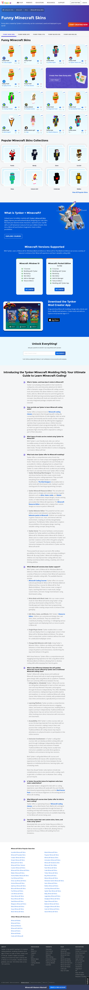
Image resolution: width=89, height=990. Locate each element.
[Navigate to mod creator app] (23, 316)
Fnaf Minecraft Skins (17, 891)
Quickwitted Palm (75, 109)
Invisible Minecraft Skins (18, 852)
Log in (84, 2)
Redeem (48, 955)
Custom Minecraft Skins (18, 868)
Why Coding (49, 957)
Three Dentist (30, 85)
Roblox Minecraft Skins (51, 886)
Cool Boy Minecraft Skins (51, 888)
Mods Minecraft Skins (50, 852)
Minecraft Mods (16, 933)
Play (21, 3)
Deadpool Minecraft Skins (52, 899)
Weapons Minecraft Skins (18, 904)
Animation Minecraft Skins (52, 860)
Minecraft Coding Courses (37, 581)
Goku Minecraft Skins (17, 896)
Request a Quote (80, 976)
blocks (59, 495)
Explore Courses (13, 236)
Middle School (79, 957)
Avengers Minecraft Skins (52, 906)
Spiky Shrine (7, 85)
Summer (48, 965)
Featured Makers (51, 959)
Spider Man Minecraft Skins (52, 891)
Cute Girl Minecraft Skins (51, 909)
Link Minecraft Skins (17, 893)
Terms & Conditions (14, 982)
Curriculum (49, 951)
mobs (51, 495)
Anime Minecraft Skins (18, 883)
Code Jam (63, 969)
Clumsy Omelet (8, 109)
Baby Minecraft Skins (50, 893)
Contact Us (51, 982)
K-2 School (78, 963)
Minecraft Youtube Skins (18, 855)
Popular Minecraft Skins (51, 855)
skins (42, 495)
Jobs (32, 957)
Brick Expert (7, 132)
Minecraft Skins (15, 923)
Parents (29, 3)
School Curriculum (81, 951)
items (47, 495)
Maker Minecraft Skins (17, 873)
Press (32, 955)
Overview (49, 949)
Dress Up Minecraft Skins (18, 881)
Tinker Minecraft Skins (51, 873)
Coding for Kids (8, 10)
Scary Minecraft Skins (17, 909)
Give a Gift (49, 953)
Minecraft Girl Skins (17, 863)
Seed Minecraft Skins (17, 901)
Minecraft (19, 10)
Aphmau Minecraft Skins (18, 886)
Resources (51, 3)
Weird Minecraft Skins (17, 906)
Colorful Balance (53, 132)
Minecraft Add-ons (66, 963)
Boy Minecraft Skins (50, 875)
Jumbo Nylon (52, 62)
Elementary (78, 955)
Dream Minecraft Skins (18, 860)
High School (79, 959)
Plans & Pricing (50, 961)
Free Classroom (80, 953)
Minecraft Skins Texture (18, 865)
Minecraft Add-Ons (16, 928)
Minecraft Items (15, 931)
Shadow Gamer (30, 109)
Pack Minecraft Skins (50, 868)
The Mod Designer (44, 482)
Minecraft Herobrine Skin (52, 863)
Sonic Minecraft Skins (50, 883)
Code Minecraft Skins (50, 870)
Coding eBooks (35, 963)
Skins (26, 10)
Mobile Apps (35, 959)
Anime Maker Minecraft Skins (20, 875)
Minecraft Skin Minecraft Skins (20, 870)
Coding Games (65, 949)
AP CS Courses (79, 961)
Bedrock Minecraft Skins (51, 904)
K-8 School (78, 965)
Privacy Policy (25, 982)
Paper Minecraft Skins (51, 901)
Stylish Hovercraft (75, 62)
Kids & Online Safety (36, 982)
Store (32, 965)
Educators (40, 3)
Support (61, 3)
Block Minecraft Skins (17, 911)
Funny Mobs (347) (24, 34)
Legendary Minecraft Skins (52, 896)
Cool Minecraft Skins (17, 878)
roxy (27, 132)
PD (76, 970)
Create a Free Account (57, 987)
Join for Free (75, 2)
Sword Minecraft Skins (51, 911)
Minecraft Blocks (16, 926)
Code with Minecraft (17, 936)
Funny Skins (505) (9, 34)
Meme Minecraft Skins (51, 878)
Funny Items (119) (39, 34)
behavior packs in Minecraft (38, 515)
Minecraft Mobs (16, 920)
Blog (32, 949)
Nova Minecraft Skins (17, 899)
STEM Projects (79, 974)
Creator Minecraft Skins (18, 857)
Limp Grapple (8, 62)
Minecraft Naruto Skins (51, 857)
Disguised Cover (53, 109)
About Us (34, 951)
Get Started (29, 289)
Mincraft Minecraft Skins (18, 888)
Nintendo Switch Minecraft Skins (54, 881)
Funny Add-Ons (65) (70, 34)
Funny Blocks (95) (54, 34)
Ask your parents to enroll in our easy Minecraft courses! (44, 348)
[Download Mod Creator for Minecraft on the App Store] (54, 320)
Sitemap (33, 961)
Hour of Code (65, 970)
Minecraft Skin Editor (50, 865)
